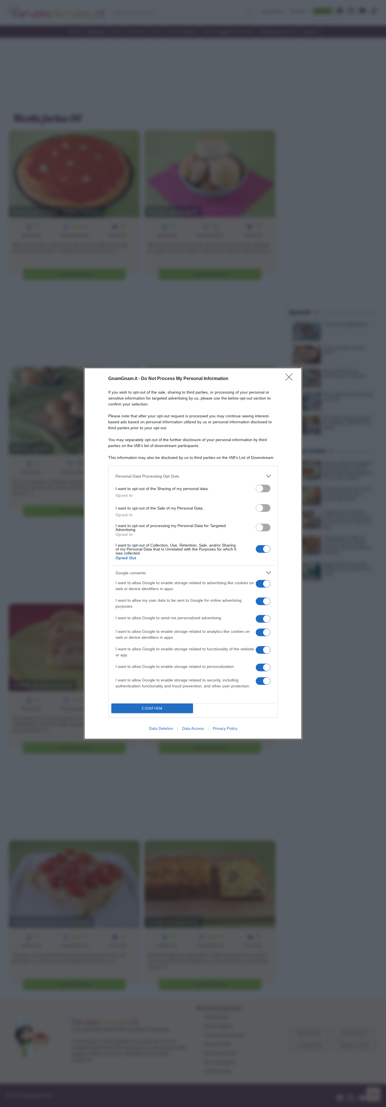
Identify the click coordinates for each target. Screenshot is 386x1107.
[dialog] (193, 553)
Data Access (193, 728)
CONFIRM (152, 708)
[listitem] (193, 476)
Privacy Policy (225, 728)
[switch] (263, 488)
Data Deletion (161, 728)
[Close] (290, 379)
